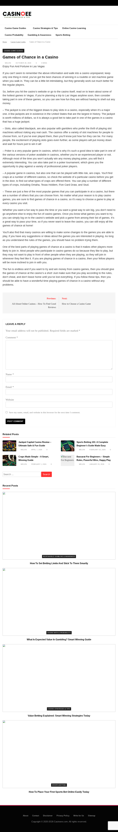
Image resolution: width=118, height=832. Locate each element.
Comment (12, 337)
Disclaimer (48, 816)
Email (10, 387)
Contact (35, 816)
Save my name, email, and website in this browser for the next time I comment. (44, 412)
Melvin (8, 63)
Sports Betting (63, 35)
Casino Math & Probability (59, 632)
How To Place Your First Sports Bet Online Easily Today (59, 792)
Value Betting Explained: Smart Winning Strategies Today (59, 715)
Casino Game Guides (15, 28)
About (25, 816)
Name (10, 374)
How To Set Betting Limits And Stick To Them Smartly (59, 563)
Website (10, 399)
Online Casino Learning (74, 28)
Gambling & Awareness (39, 35)
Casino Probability (14, 35)
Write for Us (78, 816)
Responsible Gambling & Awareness (59, 556)
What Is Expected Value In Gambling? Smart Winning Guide (59, 639)
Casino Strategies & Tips (45, 28)
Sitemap (91, 816)
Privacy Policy (63, 816)
